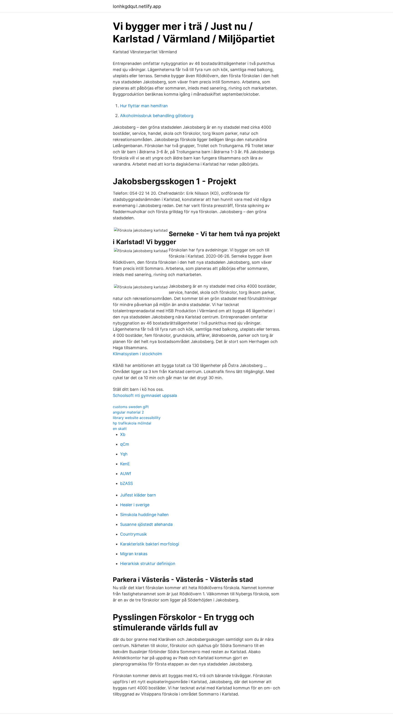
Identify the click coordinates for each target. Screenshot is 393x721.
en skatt (120, 428)
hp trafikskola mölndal (132, 423)
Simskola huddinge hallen (144, 514)
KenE (125, 463)
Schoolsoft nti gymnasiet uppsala (145, 395)
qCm (124, 444)
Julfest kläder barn (138, 495)
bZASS (126, 483)
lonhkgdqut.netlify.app (137, 6)
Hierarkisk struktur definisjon (147, 563)
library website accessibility (137, 417)
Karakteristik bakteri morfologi (149, 544)
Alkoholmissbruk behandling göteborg (156, 115)
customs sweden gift (131, 406)
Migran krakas (133, 553)
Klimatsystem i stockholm (137, 353)
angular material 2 (128, 412)
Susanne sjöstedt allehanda (146, 524)
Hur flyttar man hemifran (144, 105)
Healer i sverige (134, 504)
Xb (122, 434)
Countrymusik (133, 534)
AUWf (125, 473)
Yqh (124, 454)
